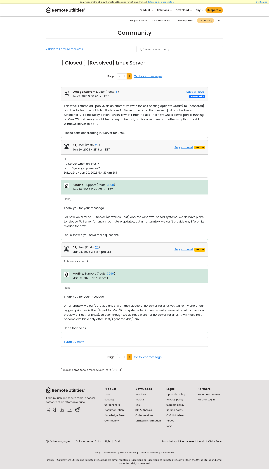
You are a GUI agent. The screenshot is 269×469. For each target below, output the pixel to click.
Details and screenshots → (161, 1)
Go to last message (148, 76)
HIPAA (170, 420)
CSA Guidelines (175, 415)
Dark (118, 441)
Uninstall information (148, 420)
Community (205, 20)
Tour (107, 394)
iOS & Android (143, 410)
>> (219, 20)
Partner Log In (206, 399)
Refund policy (174, 410)
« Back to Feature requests (64, 49)
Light (108, 441)
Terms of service (148, 452)
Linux (138, 405)
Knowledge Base (184, 20)
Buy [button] (198, 10)
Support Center (138, 20)
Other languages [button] (59, 441)
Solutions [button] (163, 10)
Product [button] (145, 10)
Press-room (110, 452)
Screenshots (112, 405)
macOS (139, 399)
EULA (169, 426)
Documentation (161, 20)
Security (109, 399)
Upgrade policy (175, 394)
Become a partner (209, 394)
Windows (140, 394)
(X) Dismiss (261, 1)
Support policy (175, 405)
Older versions (144, 415)
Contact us (167, 452)
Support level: (195, 92)
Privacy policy (174, 399)
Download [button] (182, 10)
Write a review (128, 452)
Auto (98, 441)
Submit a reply (74, 342)
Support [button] (212, 10)
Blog (97, 452)
